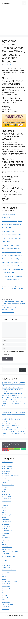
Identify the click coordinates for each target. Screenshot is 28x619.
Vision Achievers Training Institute (11, 265)
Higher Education (6, 526)
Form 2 (4, 510)
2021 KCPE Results (7, 466)
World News (5, 609)
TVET (3, 599)
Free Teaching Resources (9, 514)
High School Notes (7, 521)
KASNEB (4, 450)
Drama (4, 489)
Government (5, 519)
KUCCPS (4, 544)
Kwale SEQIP (5, 554)
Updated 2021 (6, 606)
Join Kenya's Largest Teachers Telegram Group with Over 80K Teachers (11, 444)
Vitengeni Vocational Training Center (12, 255)
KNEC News (5, 540)
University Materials (7, 604)
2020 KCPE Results (7, 462)
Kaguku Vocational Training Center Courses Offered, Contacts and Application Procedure (13, 303)
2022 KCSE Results (7, 471)
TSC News (5, 595)
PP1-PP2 (23, 449)
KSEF (3, 542)
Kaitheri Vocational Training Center (11, 279)
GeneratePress (14, 617)
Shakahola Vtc (6, 217)
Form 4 (4, 512)
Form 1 (4, 508)
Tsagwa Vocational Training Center (11, 252)
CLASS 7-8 (11, 449)
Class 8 (4, 482)
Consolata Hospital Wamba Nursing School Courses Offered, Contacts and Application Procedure (12, 310)
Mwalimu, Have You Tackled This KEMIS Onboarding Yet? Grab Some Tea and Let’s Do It (13, 403)
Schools (4, 577)
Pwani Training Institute (8, 214)
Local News (5, 560)
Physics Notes (6, 565)
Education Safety (6, 501)
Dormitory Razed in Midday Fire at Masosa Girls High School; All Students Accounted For (13, 384)
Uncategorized (6, 602)
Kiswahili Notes (6, 537)
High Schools (5, 524)
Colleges (4, 487)
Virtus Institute (6, 241)
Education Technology (8, 503)
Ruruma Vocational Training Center (11, 224)
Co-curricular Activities (8, 485)
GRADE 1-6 (17, 449)
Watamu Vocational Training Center (11, 248)
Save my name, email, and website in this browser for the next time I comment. (14, 353)
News (3, 563)
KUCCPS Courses (7, 547)
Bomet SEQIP (5, 478)
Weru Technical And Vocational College (12, 269)
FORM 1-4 (5, 449)
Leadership (5, 558)
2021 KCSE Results (7, 469)
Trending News (6, 588)
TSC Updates (5, 597)
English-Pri (5, 505)
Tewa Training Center (8, 231)
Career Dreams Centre (8, 272)
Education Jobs (6, 494)
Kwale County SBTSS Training (10, 551)
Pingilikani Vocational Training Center (12, 238)
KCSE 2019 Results (7, 531)
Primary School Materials (9, 570)
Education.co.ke (8, 3)
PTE (8, 450)
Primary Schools (6, 572)
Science (4, 579)
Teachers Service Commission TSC (11, 581)
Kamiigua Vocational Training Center (12, 276)
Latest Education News (8, 556)
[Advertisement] (14, 21)
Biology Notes (6, 473)
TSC (3, 590)
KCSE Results (5, 533)
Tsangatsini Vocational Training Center (12, 259)
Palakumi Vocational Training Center (12, 221)
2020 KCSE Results (7, 464)
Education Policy (6, 498)
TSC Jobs (4, 593)
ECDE (3, 492)
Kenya (3, 535)
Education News (6, 496)
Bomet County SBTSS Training (10, 475)
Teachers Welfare (7, 583)
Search (4, 367)
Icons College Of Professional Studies (12, 262)
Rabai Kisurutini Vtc (7, 228)
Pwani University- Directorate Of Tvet (12, 234)
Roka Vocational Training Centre (11, 245)
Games (4, 517)
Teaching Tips (6, 586)
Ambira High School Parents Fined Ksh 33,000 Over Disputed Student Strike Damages (12, 389)
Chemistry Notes (6, 480)
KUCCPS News (6, 549)
